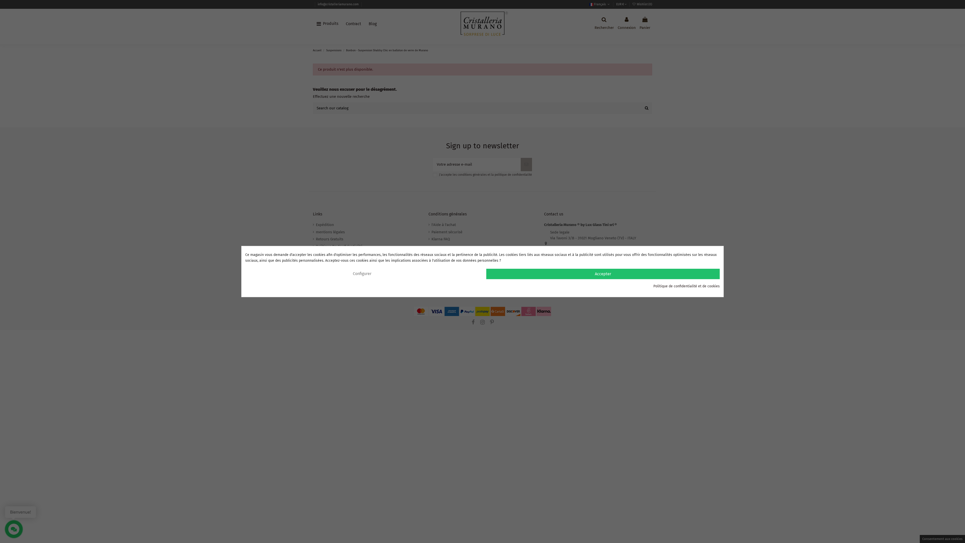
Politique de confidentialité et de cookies (686, 286)
